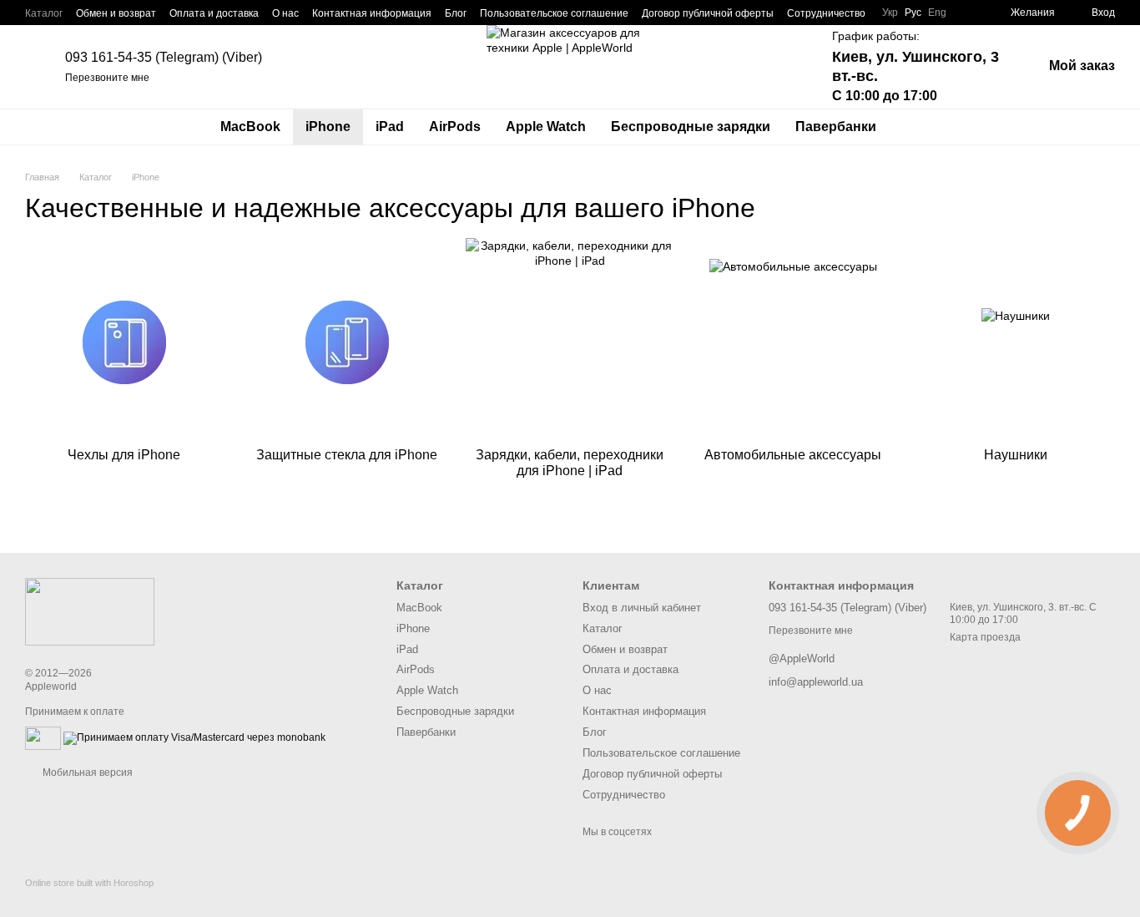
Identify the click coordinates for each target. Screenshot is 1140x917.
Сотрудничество (826, 13)
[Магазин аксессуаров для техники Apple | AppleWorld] (89, 610)
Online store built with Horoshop (89, 883)
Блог (456, 13)
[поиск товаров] (918, 127)
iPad (390, 126)
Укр (890, 13)
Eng (937, 13)
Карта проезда (985, 637)
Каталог (44, 13)
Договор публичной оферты (708, 13)
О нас (285, 13)
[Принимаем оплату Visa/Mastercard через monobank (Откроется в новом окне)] (194, 737)
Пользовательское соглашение (554, 13)
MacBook (250, 126)
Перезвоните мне (107, 78)
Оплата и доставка (214, 13)
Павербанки (835, 126)
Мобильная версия (86, 772)
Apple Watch (546, 126)
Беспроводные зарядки (690, 126)
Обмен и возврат (116, 13)
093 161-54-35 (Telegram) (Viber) (163, 57)
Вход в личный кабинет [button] (642, 607)
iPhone (328, 126)
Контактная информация (371, 13)
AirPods (455, 126)
